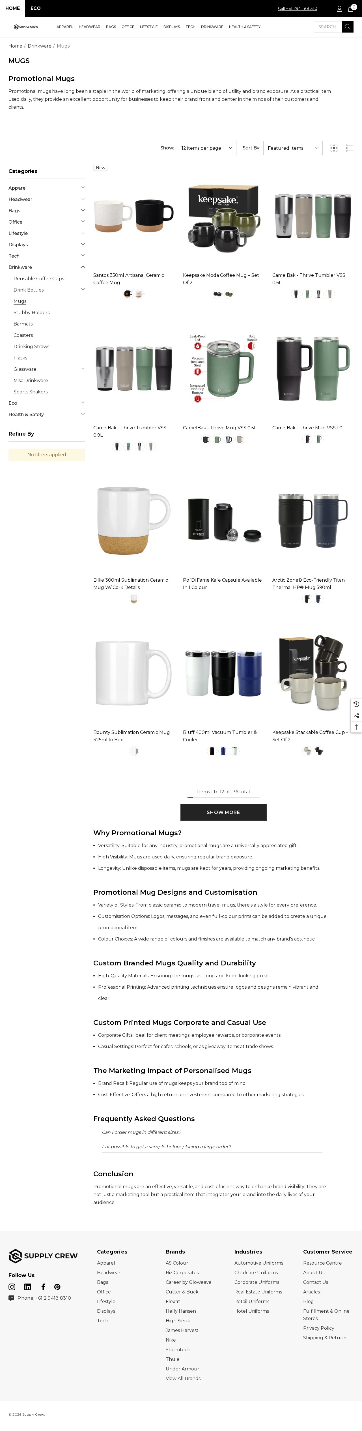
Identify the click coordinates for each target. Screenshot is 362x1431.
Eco (36, 8)
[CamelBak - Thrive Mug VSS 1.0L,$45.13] (313, 368)
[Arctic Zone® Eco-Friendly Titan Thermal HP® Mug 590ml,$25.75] (313, 521)
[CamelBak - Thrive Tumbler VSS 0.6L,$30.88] (313, 216)
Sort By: (251, 148)
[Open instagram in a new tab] (11, 1286)
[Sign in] (339, 8)
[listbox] (293, 148)
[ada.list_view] (350, 148)
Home (12, 8)
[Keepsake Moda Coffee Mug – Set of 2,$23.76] (223, 216)
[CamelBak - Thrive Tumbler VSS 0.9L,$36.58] (133, 368)
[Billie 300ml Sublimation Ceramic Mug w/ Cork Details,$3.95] (133, 521)
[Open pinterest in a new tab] (57, 1286)
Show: (167, 148)
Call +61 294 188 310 (297, 8)
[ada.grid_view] (334, 148)
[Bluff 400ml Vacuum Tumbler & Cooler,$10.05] (223, 673)
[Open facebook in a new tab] (42, 1286)
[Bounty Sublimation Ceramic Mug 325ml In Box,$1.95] (133, 673)
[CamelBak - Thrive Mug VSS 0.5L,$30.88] (223, 368)
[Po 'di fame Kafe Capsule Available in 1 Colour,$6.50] (223, 521)
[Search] (348, 27)
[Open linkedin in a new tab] (28, 1286)
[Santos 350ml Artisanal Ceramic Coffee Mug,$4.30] (133, 216)
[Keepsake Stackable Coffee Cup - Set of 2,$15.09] (313, 673)
